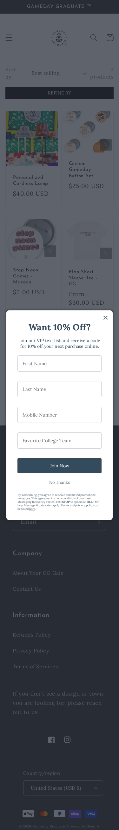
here (32, 508)
